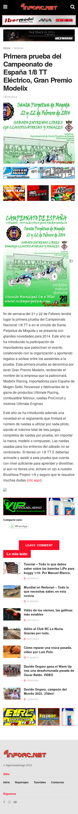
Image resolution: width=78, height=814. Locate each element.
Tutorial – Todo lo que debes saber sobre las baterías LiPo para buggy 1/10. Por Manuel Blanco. (49, 568)
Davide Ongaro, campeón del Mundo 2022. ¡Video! (45, 691)
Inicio (6, 782)
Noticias (18, 48)
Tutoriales (40, 782)
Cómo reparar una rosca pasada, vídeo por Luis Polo (48, 649)
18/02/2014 (10, 97)
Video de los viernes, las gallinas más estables (48, 612)
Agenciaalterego (15, 765)
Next (72, 507)
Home (6, 48)
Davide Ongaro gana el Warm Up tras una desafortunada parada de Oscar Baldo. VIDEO (49, 670)
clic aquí (34, 480)
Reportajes (22, 782)
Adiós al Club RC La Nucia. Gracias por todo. (44, 631)
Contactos (57, 782)
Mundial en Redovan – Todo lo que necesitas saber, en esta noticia (46, 591)
